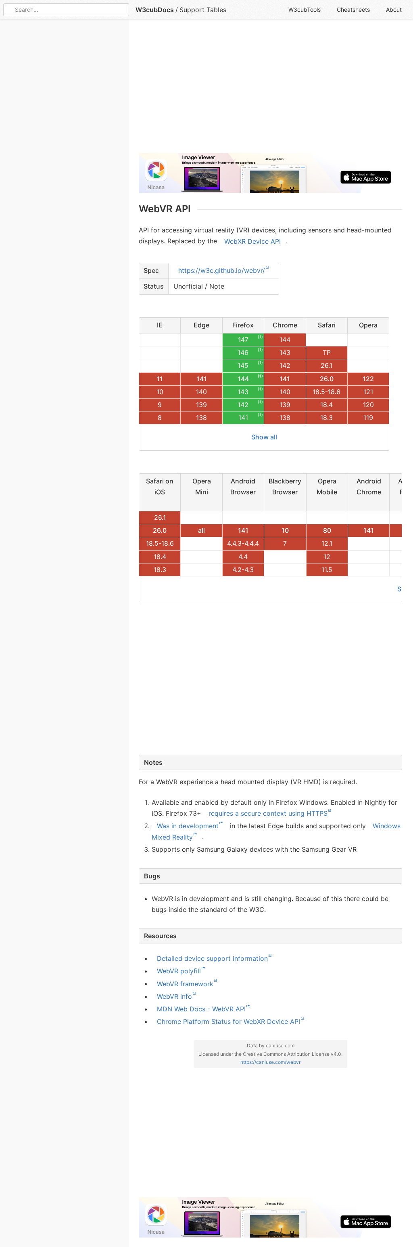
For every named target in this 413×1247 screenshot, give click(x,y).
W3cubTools (304, 9)
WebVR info (174, 996)
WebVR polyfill (179, 971)
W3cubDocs (155, 10)
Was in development (188, 826)
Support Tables (202, 10)
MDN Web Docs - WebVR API (201, 1009)
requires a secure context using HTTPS (268, 813)
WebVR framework (185, 983)
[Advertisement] (270, 89)
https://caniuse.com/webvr (270, 1062)
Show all (264, 437)
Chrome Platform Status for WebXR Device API (228, 1021)
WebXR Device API (252, 241)
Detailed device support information (212, 958)
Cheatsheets (353, 9)
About (394, 9)
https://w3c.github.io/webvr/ (221, 270)
